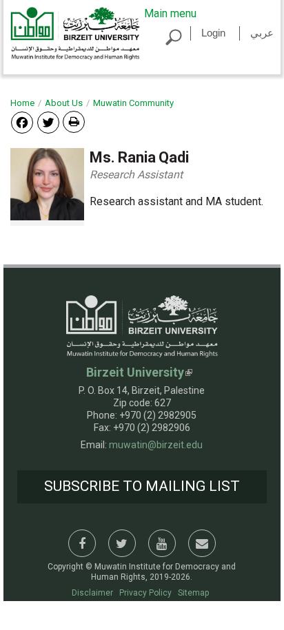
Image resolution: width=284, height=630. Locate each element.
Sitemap (193, 593)
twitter (122, 543)
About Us (64, 103)
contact (202, 543)
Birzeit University (135, 372)
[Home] (75, 32)
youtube (162, 543)
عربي (262, 33)
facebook (82, 543)
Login (213, 33)
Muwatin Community (133, 103)
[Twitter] (48, 121)
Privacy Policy (145, 593)
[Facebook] (22, 121)
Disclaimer (92, 593)
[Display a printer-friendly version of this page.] (74, 122)
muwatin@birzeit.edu (156, 444)
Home (22, 103)
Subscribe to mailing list (142, 486)
